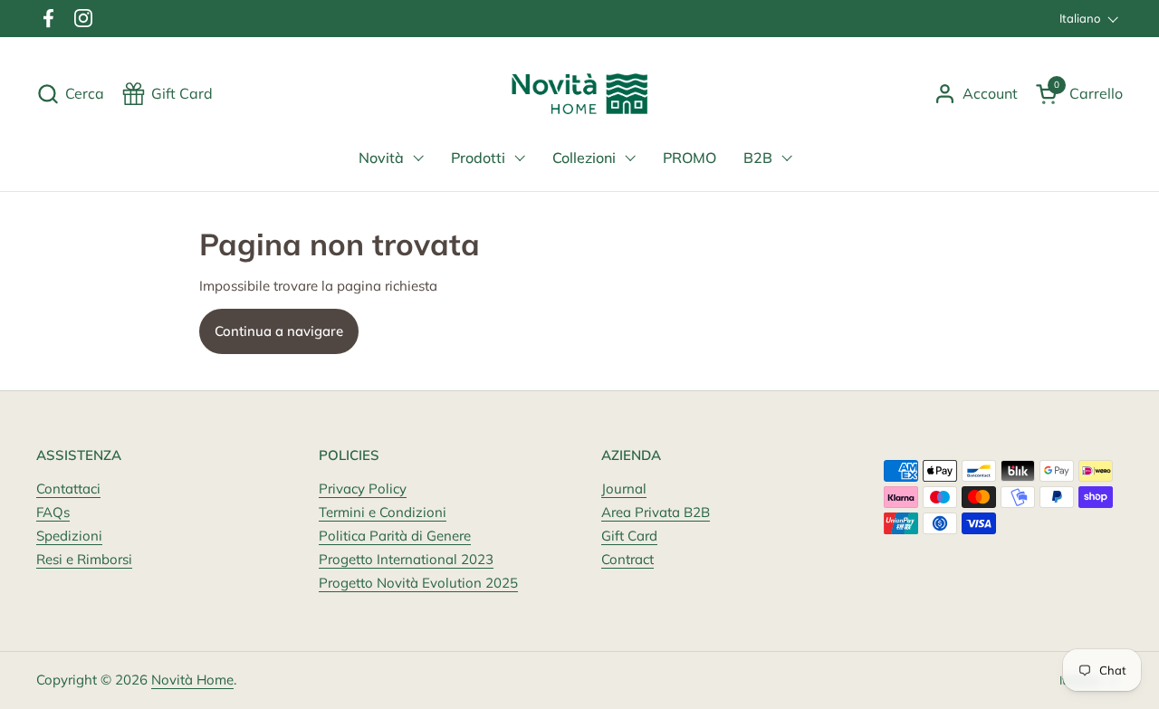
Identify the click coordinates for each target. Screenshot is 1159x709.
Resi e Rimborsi (84, 559)
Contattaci (68, 488)
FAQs (53, 512)
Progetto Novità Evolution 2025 (418, 582)
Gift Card (629, 535)
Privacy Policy (363, 488)
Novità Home (192, 679)
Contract (627, 559)
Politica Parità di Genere (395, 535)
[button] (70, 93)
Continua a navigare (279, 331)
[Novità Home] (579, 93)
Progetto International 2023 (406, 559)
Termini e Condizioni (382, 512)
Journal (624, 488)
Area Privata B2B (655, 512)
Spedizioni (69, 535)
